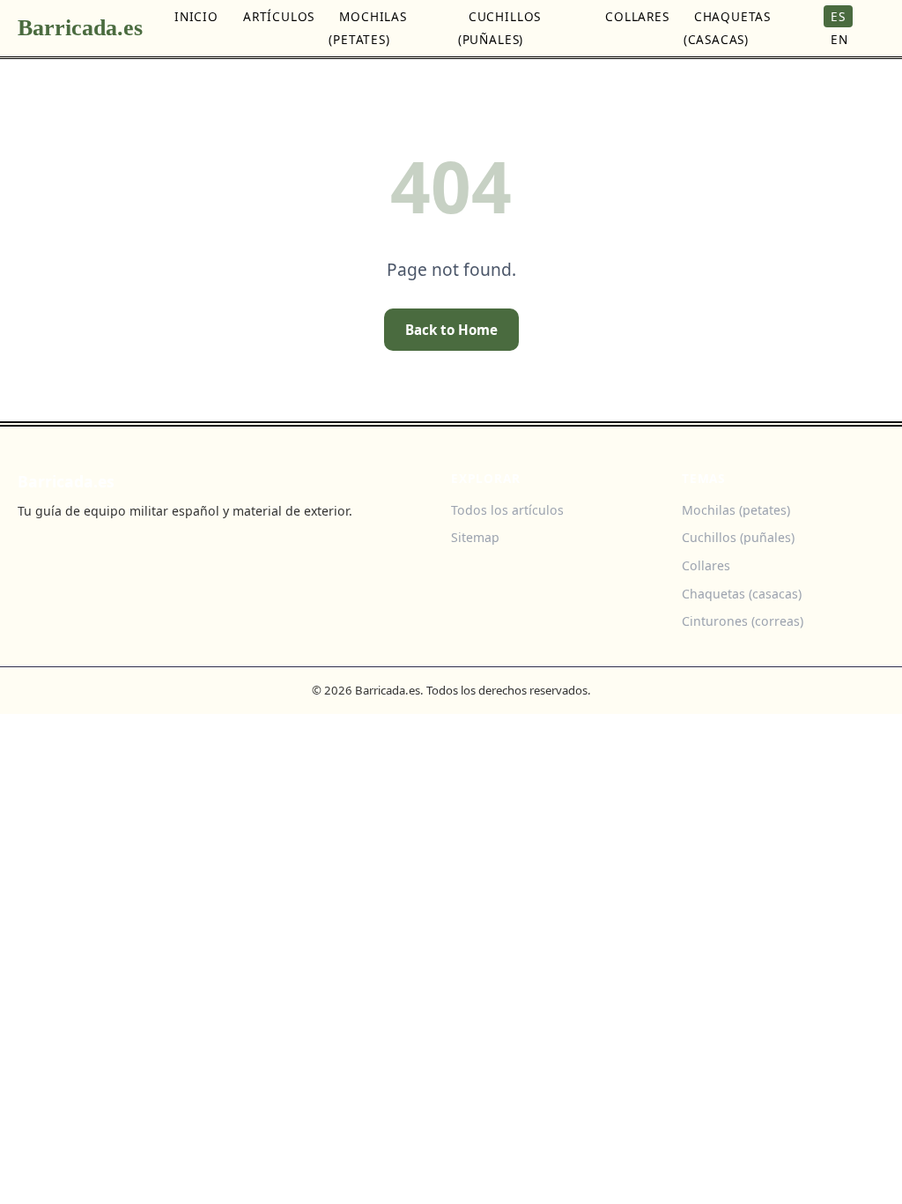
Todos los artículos (507, 510)
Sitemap (475, 537)
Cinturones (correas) (742, 621)
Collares (637, 16)
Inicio (196, 16)
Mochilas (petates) (368, 28)
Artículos (278, 16)
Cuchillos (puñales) (499, 28)
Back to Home (451, 329)
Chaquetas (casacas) (727, 28)
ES (838, 16)
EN (839, 39)
